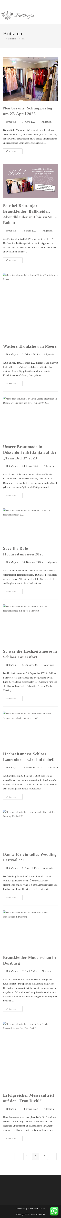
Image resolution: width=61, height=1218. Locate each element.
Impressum (20, 1208)
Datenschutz (33, 1208)
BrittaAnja (11, 122)
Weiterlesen (14, 152)
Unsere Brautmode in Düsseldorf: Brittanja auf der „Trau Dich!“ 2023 (30, 452)
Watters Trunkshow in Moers (30, 346)
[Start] (4, 38)
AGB (42, 1208)
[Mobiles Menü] (59, 15)
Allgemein (47, 122)
